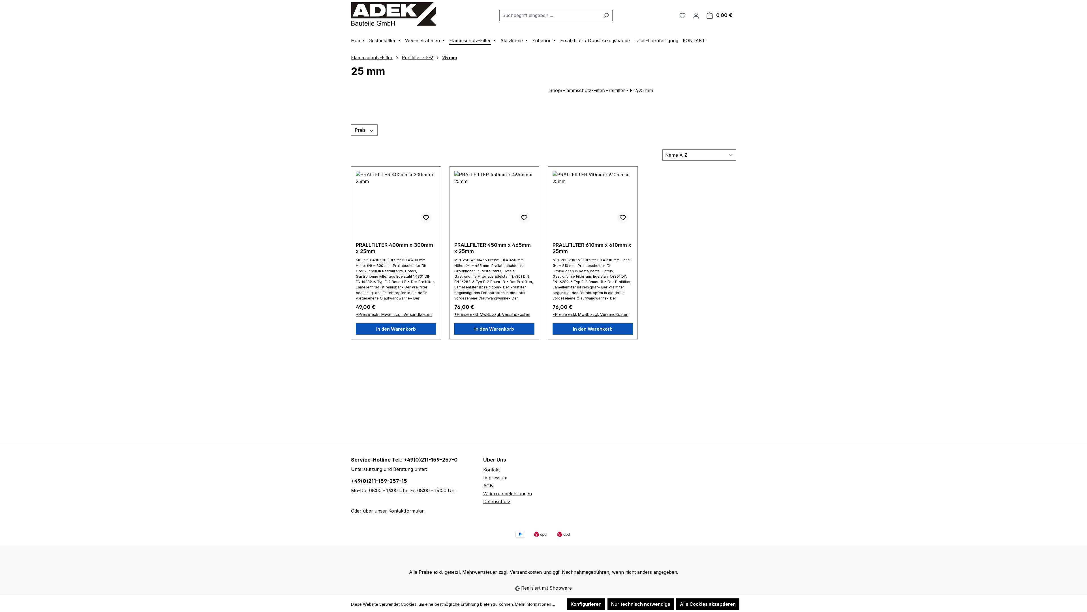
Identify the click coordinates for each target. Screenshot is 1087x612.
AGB (488, 485)
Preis (361, 130)
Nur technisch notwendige (640, 604)
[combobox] (549, 15)
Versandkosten (526, 572)
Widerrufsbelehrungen (507, 493)
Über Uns (494, 460)
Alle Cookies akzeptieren (708, 604)
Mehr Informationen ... (535, 604)
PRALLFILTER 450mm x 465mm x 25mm (492, 248)
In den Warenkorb (396, 329)
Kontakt (491, 470)
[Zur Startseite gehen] (393, 14)
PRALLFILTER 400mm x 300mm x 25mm (394, 248)
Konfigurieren (586, 604)
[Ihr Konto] (696, 15)
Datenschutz (496, 501)
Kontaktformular (405, 511)
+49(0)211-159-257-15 (379, 481)
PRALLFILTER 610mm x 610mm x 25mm (592, 248)
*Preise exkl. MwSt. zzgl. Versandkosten (394, 314)
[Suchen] (606, 15)
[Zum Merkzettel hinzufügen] (426, 217)
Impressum (495, 478)
